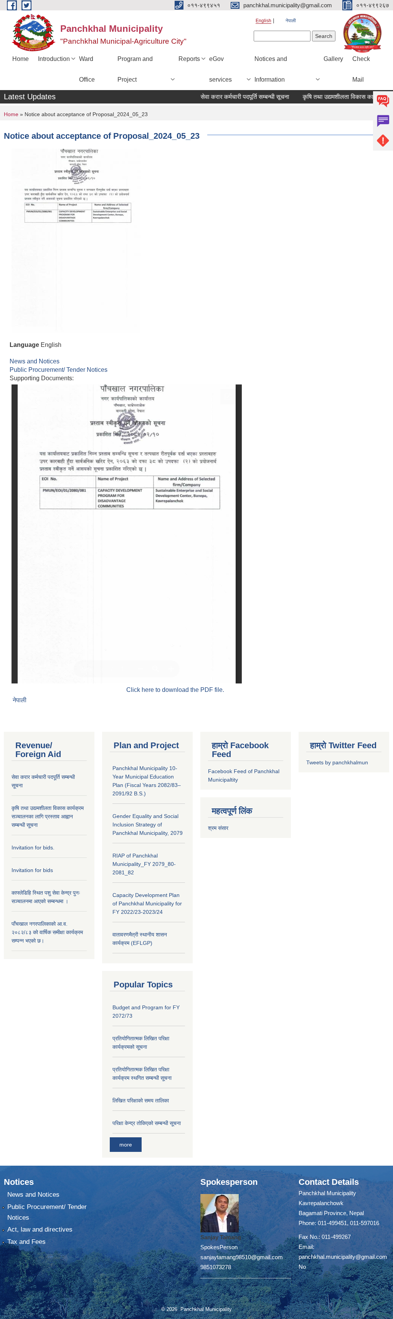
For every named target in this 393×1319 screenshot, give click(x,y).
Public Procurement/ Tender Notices (58, 369)
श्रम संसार (218, 828)
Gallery (333, 59)
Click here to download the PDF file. (175, 690)
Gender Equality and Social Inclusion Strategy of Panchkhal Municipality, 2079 (147, 824)
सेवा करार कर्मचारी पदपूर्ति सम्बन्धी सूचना (230, 97)
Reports (189, 59)
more (125, 1145)
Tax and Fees (26, 1241)
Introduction (54, 59)
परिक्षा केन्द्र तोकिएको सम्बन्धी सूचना (146, 1123)
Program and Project (135, 69)
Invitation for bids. (33, 847)
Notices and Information (270, 69)
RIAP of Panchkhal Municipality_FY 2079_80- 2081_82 (144, 864)
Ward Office (87, 69)
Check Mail (361, 69)
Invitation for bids (32, 870)
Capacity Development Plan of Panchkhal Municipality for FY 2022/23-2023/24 (147, 903)
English (263, 20)
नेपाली (291, 20)
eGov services (220, 69)
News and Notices (34, 361)
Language (24, 345)
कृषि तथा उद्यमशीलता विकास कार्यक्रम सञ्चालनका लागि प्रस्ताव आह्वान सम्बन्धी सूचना (48, 816)
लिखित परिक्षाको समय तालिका (140, 1100)
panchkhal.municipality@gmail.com (343, 1256)
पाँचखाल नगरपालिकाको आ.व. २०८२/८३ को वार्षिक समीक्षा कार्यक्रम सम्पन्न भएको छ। (47, 932)
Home (20, 59)
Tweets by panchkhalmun (337, 762)
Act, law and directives (40, 1229)
